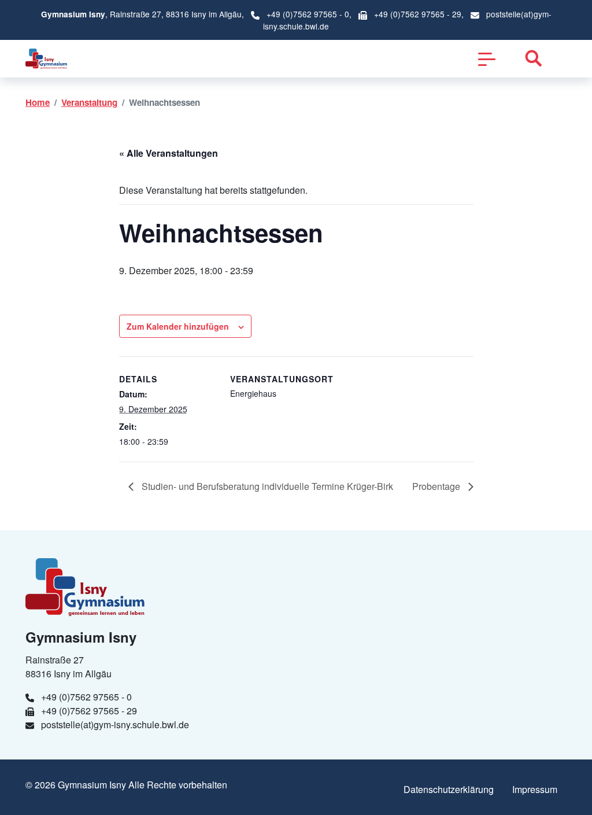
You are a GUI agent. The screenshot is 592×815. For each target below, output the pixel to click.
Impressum (534, 789)
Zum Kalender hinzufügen (178, 326)
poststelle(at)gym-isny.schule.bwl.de (115, 724)
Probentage (437, 486)
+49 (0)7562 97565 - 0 (308, 14)
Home (37, 102)
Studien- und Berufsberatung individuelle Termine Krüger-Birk (266, 486)
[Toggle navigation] (487, 58)
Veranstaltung (89, 102)
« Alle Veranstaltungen (168, 153)
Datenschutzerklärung (449, 789)
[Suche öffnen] (533, 58)
